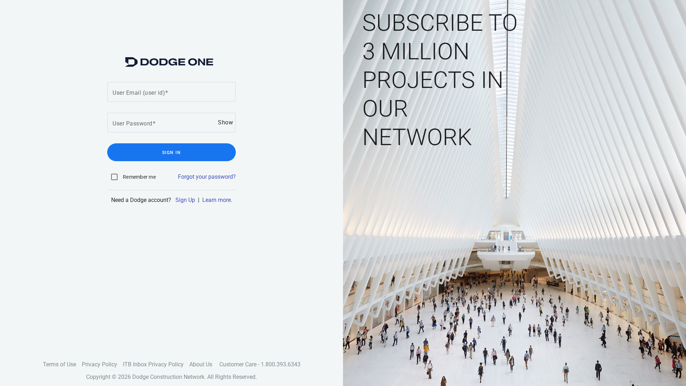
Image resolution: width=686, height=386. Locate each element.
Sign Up (185, 200)
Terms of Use (59, 364)
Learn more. (217, 200)
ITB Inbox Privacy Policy (153, 364)
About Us (200, 364)
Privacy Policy (99, 364)
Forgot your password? (207, 176)
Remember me (139, 177)
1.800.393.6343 (280, 364)
